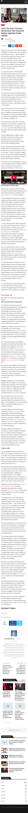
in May (4, 433)
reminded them (19, 330)
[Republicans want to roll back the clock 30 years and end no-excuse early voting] (4, 763)
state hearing (15, 392)
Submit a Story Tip (6, 617)
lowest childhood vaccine (7, 195)
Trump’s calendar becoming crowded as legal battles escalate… (16, 770)
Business (3, 795)
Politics (3, 785)
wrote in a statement (16, 356)
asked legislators (9, 317)
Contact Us (4, 613)
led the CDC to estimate (13, 490)
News (3, 25)
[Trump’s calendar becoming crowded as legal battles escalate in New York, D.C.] (4, 770)
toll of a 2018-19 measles (20, 546)
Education (3, 798)
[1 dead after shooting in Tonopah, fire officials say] (8, 686)
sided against (10, 421)
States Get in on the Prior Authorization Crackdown (16, 756)
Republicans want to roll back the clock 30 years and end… (17, 762)
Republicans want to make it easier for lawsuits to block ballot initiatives (8, 669)
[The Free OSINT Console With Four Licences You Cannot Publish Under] (4, 742)
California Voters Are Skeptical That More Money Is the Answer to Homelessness (20, 669)
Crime (2, 788)
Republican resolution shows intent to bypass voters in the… (17, 749)
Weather (3, 791)
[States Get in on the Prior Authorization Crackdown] (4, 757)
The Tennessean (19, 348)
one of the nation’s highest (13, 360)
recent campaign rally (16, 253)
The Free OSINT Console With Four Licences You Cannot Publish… (17, 742)
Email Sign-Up (6, 295)
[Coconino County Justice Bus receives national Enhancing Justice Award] (20, 705)
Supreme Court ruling (13, 411)
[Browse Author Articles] (14, 633)
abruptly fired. (10, 350)
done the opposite (18, 419)
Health (2, 801)
